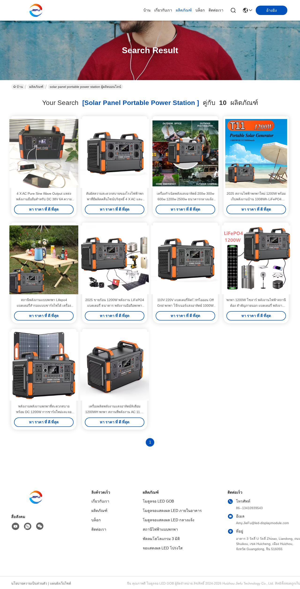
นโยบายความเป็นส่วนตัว (29, 583)
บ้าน (146, 10)
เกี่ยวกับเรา (163, 10)
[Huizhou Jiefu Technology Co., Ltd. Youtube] (15, 526)
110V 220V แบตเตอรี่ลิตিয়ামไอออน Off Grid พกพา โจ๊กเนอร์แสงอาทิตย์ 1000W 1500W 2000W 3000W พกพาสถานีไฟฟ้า (185, 305)
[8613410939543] (27, 526)
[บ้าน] (37, 503)
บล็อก (200, 10)
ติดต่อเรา (216, 10)
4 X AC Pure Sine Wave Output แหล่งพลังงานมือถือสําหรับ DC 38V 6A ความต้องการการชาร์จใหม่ (44, 199)
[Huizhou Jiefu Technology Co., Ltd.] (37, 10)
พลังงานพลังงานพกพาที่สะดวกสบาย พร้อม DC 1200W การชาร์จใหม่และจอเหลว (43, 411)
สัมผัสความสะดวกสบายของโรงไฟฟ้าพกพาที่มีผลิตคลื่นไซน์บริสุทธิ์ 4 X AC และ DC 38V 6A (114, 199)
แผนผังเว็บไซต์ (60, 583)
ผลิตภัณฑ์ (184, 10)
